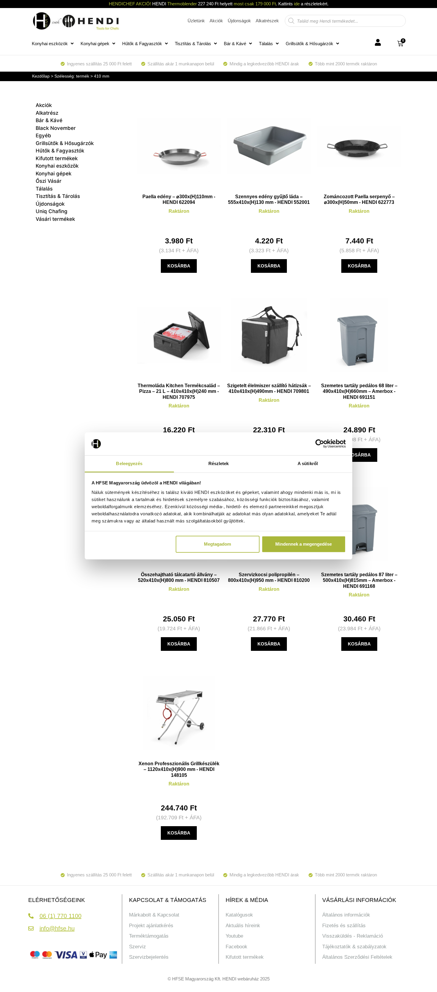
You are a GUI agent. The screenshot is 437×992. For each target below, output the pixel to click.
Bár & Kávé (235, 43)
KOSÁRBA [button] (178, 265)
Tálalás (266, 43)
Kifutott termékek (57, 158)
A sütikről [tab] (308, 463)
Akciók (44, 105)
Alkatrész (47, 113)
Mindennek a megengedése (303, 544)
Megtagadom (217, 544)
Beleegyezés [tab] (129, 463)
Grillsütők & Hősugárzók (309, 43)
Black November (56, 128)
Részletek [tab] (218, 463)
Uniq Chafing (51, 211)
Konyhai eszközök (50, 43)
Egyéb (43, 135)
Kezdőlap (41, 76)
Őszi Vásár (49, 181)
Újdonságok (50, 204)
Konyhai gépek (95, 43)
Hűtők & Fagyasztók (142, 43)
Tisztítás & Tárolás (193, 43)
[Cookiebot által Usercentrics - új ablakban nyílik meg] (320, 443)
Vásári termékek (55, 219)
